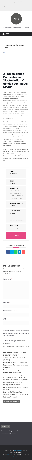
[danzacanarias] (3, 34)
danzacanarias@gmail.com (8, 433)
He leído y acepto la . (14, 342)
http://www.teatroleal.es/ (17, 221)
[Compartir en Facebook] (8, 252)
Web (4, 319)
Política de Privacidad (10, 397)
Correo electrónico (9, 311)
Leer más (12, 205)
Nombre (6, 302)
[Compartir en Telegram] (19, 252)
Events (11, 44)
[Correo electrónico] (23, 252)
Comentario (7, 279)
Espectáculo (15, 229)
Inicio (6, 44)
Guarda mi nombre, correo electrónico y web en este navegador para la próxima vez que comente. (16, 333)
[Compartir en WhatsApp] (15, 252)
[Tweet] (12, 252)
